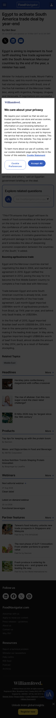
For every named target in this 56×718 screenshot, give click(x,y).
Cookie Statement (36, 155)
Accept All (36, 163)
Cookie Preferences (15, 165)
